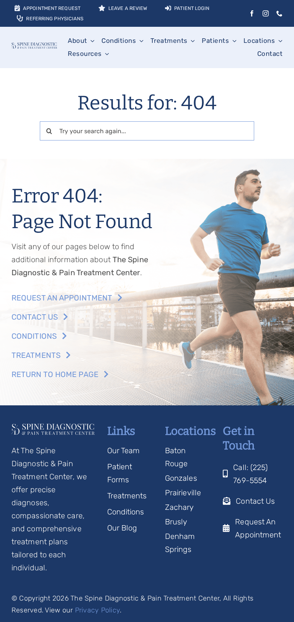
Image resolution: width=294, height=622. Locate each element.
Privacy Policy (97, 610)
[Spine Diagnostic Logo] (34, 46)
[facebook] (252, 13)
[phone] (279, 13)
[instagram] (266, 13)
